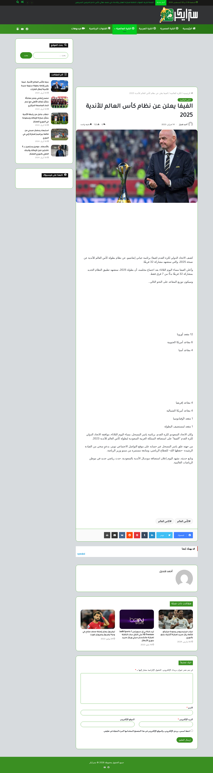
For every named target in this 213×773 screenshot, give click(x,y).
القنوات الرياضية (98, 29)
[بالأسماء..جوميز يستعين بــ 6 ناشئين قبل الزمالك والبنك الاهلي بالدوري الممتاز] (59, 151)
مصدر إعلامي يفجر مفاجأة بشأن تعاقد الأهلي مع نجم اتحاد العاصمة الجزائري (37, 102)
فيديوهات (76, 29)
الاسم (189, 707)
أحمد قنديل (183, 124)
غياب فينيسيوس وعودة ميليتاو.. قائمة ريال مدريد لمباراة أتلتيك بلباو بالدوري (177, 635)
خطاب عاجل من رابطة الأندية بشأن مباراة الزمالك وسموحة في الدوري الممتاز (35, 118)
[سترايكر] (178, 15)
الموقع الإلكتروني (127, 719)
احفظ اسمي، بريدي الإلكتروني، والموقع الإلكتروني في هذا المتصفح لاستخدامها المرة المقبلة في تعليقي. (146, 731)
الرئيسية (188, 29)
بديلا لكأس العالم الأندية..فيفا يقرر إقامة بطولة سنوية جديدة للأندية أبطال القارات (35, 86)
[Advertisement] (137, 60)
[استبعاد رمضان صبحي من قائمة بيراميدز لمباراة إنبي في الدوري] (59, 134)
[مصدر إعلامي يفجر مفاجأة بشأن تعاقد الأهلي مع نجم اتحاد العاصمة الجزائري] (59, 102)
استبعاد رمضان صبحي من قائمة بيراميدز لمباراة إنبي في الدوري (36, 134)
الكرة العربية (146, 29)
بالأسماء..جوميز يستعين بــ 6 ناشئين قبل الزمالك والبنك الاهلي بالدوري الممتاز (35, 150)
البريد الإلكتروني (185, 719)
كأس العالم (183, 521)
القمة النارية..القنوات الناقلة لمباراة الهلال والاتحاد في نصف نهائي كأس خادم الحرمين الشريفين (114, 3)
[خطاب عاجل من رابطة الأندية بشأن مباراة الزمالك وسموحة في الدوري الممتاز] (59, 118)
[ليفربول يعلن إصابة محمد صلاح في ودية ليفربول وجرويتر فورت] (98, 619)
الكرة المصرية (168, 29)
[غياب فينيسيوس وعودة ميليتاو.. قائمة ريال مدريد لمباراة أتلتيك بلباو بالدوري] (176, 619)
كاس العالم (164, 521)
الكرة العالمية (124, 29)
